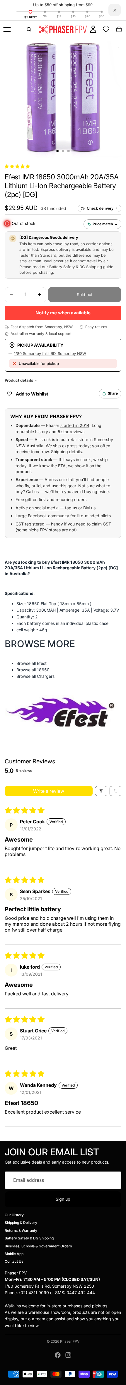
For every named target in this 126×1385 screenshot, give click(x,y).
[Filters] (101, 791)
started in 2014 (74, 425)
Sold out (85, 294)
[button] (17, 166)
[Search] (29, 29)
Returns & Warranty (21, 1230)
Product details (19, 380)
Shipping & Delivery (21, 1223)
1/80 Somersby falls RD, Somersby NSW (50, 353)
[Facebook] (57, 1355)
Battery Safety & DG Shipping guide (81, 266)
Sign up (63, 1199)
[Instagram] (68, 1355)
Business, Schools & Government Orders (38, 1246)
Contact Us (14, 1261)
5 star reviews (71, 431)
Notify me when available (63, 313)
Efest (42, 663)
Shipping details (66, 451)
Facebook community (48, 515)
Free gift (24, 499)
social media (47, 507)
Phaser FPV (69, 1341)
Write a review (48, 791)
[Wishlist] (106, 29)
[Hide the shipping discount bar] (114, 10)
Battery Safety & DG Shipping (29, 1238)
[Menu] (7, 29)
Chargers (46, 676)
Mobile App (14, 1253)
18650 (43, 669)
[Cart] (119, 29)
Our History (14, 1215)
